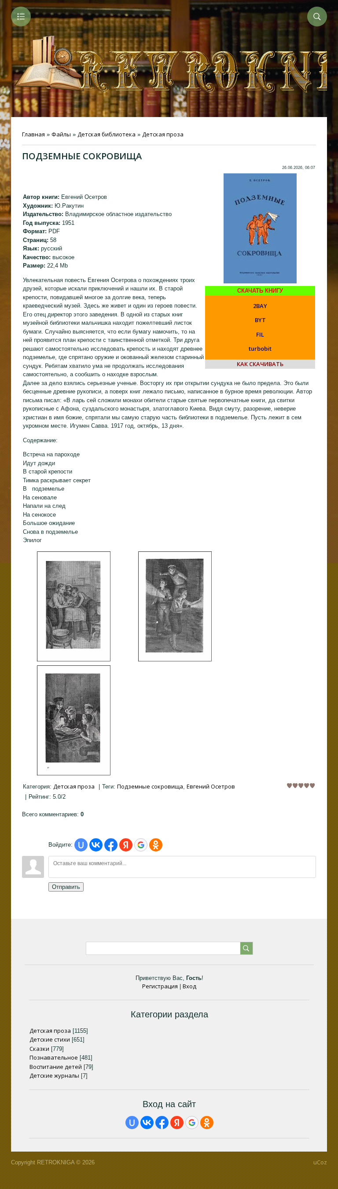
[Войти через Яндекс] (125, 844)
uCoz (320, 1162)
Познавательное (53, 1057)
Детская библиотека (106, 134)
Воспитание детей (55, 1067)
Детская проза (163, 134)
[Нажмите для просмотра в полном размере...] (73, 659)
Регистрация (160, 986)
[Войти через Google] (140, 844)
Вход (189, 986)
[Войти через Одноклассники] (155, 844)
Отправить (66, 887)
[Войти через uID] (81, 844)
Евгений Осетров (211, 786)
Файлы (61, 134)
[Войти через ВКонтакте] (96, 844)
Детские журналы (54, 1075)
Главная (33, 134)
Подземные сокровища (150, 786)
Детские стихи (49, 1039)
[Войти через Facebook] (111, 844)
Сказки (39, 1049)
